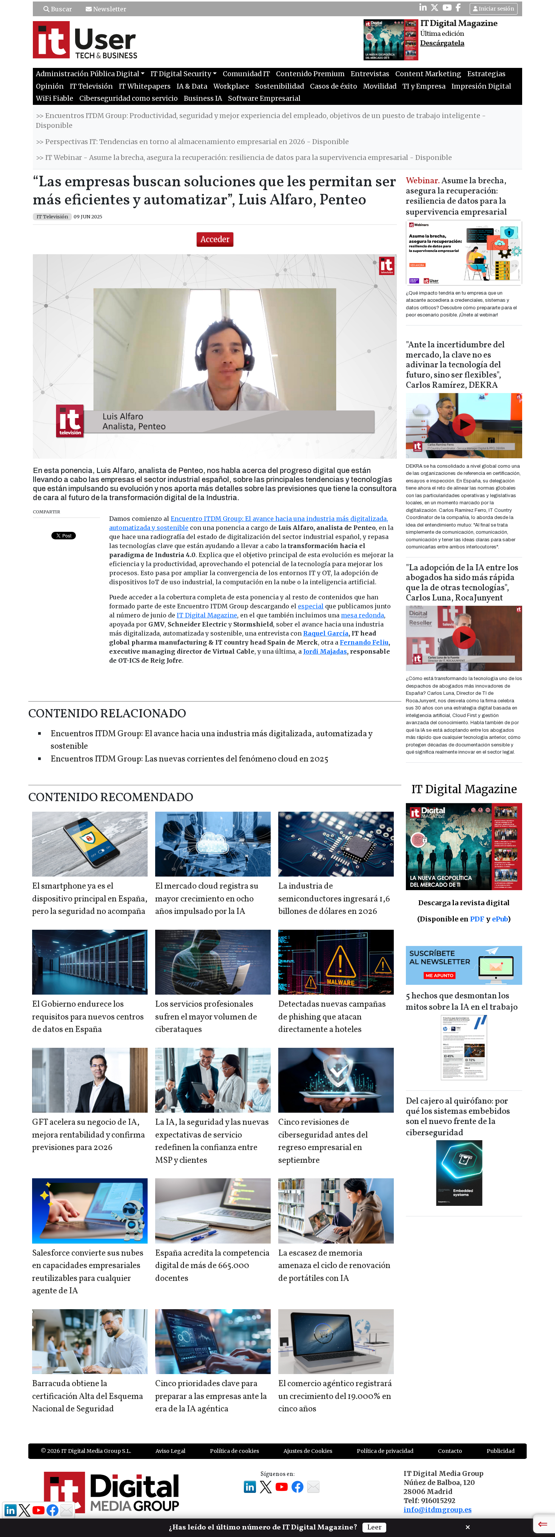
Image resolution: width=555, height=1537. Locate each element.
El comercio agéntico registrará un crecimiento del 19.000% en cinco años (335, 1396)
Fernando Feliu (364, 642)
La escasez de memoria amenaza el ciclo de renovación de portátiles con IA (334, 1266)
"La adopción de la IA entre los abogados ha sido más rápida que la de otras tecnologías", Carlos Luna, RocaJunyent (462, 583)
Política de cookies (234, 1451)
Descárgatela (442, 43)
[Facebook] (458, 7)
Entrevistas (370, 74)
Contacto (450, 1451)
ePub (499, 919)
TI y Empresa (424, 86)
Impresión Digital (481, 86)
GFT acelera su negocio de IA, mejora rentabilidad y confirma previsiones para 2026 (88, 1135)
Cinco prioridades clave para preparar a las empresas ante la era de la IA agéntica (211, 1396)
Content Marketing (428, 74)
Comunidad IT (246, 74)
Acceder (215, 239)
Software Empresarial (264, 98)
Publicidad (501, 1451)
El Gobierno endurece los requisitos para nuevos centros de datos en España (88, 1017)
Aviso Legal (170, 1451)
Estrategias (486, 74)
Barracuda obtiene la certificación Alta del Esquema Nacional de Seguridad (87, 1396)
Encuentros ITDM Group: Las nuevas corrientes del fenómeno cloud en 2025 (189, 759)
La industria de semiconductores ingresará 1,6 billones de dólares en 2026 (334, 899)
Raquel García (325, 633)
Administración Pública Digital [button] (87, 74)
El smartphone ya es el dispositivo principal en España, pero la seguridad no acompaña (90, 899)
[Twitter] (434, 7)
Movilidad (379, 86)
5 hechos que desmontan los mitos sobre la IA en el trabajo (462, 1001)
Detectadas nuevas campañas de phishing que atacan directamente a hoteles (332, 1017)
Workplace (231, 86)
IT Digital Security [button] (181, 74)
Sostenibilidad (279, 86)
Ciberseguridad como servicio (128, 98)
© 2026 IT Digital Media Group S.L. (86, 1451)
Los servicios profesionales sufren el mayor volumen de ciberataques (206, 1017)
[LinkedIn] (423, 7)
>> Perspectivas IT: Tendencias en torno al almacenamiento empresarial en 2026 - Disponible (192, 142)
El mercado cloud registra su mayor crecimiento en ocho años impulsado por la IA (207, 899)
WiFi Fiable (54, 98)
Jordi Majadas (325, 651)
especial (311, 606)
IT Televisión (91, 86)
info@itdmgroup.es (438, 1510)
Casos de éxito (333, 86)
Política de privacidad (385, 1451)
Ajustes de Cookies (308, 1451)
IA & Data (192, 86)
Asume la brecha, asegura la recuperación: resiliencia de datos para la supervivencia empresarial (456, 197)
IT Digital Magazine (207, 615)
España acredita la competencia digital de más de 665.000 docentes (212, 1266)
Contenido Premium (310, 74)
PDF (477, 919)
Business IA (203, 98)
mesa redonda (362, 615)
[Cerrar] (468, 1526)
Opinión (50, 86)
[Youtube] (447, 7)
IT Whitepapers (145, 86)
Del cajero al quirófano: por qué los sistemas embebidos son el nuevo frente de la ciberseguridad (458, 1117)
